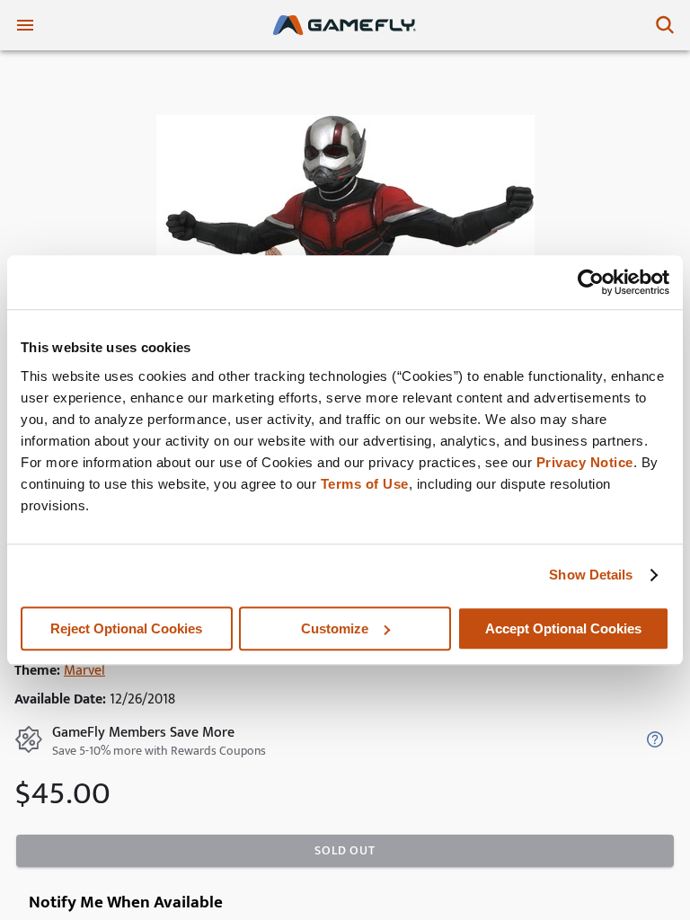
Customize (334, 628)
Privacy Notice (584, 462)
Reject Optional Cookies (126, 628)
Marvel (84, 671)
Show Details (590, 574)
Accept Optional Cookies (563, 628)
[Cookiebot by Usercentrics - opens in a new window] (590, 282)
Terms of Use (365, 483)
